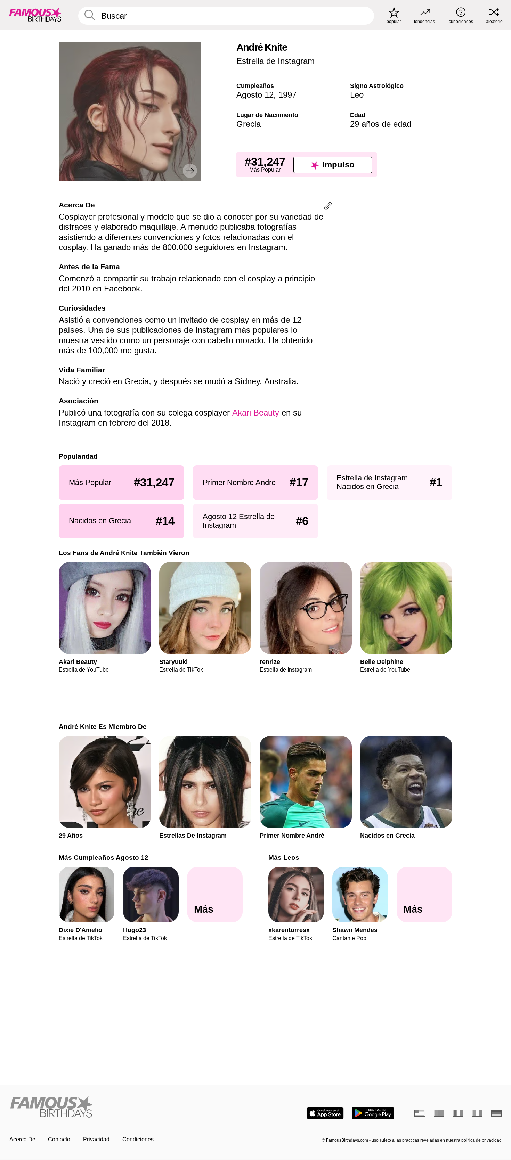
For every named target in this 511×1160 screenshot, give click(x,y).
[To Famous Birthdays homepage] (35, 15)
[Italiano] (477, 1113)
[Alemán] (496, 1113)
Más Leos (283, 857)
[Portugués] (439, 1113)
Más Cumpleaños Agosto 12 (103, 857)
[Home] (130, 1107)
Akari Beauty (255, 412)
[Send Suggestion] (328, 206)
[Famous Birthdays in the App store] (325, 1113)
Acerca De (22, 1139)
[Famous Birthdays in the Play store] (373, 1113)
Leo (357, 94)
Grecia (248, 124)
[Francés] (458, 1113)
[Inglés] (419, 1113)
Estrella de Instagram (275, 61)
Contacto (59, 1139)
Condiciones (138, 1139)
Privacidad (96, 1139)
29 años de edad (380, 124)
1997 (287, 94)
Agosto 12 (255, 94)
